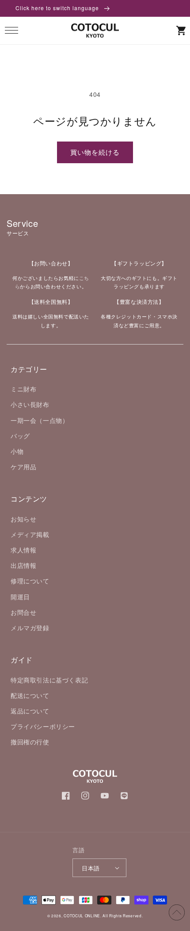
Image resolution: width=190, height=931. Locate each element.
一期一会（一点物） (39, 420)
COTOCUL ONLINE (82, 915)
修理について (30, 580)
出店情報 (23, 565)
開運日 (20, 596)
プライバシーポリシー (43, 726)
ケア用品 (23, 466)
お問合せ (23, 612)
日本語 (90, 868)
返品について (30, 710)
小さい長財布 (30, 404)
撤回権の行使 (30, 741)
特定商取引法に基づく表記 (49, 679)
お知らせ (23, 518)
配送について (30, 695)
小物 (17, 451)
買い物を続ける (95, 152)
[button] (11, 30)
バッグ (20, 435)
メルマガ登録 (30, 627)
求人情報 (23, 549)
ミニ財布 (23, 388)
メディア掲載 (30, 534)
